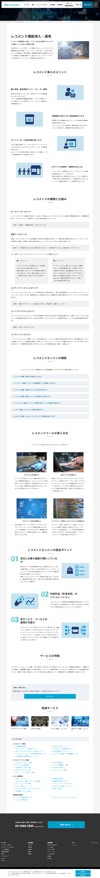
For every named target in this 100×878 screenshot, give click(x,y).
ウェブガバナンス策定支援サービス (63, 749)
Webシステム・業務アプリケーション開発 (28, 781)
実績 (33, 5)
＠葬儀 (2, 854)
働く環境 (49, 858)
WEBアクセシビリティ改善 (23, 770)
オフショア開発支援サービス (24, 797)
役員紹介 (30, 851)
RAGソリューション (21, 778)
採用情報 (59, 5)
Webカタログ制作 (35, 729)
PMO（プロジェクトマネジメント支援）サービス (30, 751)
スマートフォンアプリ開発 (23, 783)
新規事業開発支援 (21, 746)
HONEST (3, 860)
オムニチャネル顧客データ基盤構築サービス (65, 754)
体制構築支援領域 (5, 851)
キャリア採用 (50, 847)
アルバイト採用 (51, 849)
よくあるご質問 (51, 854)
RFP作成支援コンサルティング (61, 751)
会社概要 (30, 847)
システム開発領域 (5, 849)
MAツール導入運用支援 (22, 765)
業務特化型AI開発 (58, 778)
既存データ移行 (57, 788)
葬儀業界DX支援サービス (60, 781)
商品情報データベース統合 (23, 791)
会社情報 (52, 5)
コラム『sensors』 (95, 842)
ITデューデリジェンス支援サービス (26, 749)
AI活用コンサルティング (60, 746)
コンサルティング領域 (6, 845)
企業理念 (30, 849)
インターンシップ (51, 851)
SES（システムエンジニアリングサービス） (65, 797)
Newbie (3, 858)
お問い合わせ (50, 696)
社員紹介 (49, 856)
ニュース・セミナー (42, 5)
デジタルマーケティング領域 (7, 847)
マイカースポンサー (5, 856)
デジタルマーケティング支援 (18, 728)
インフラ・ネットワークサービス (62, 783)
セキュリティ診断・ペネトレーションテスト (28, 788)
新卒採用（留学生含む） (53, 845)
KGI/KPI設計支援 (57, 762)
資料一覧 (78, 5)
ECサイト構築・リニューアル (59, 729)
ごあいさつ (30, 845)
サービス (26, 5)
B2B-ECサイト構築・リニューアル (62, 786)
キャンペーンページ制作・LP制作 (25, 772)
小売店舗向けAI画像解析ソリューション (27, 756)
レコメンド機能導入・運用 (60, 765)
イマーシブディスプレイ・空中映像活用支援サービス (31, 754)
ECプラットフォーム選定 (60, 770)
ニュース (74, 845)
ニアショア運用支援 (21, 800)
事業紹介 (30, 854)
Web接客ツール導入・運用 (23, 767)
